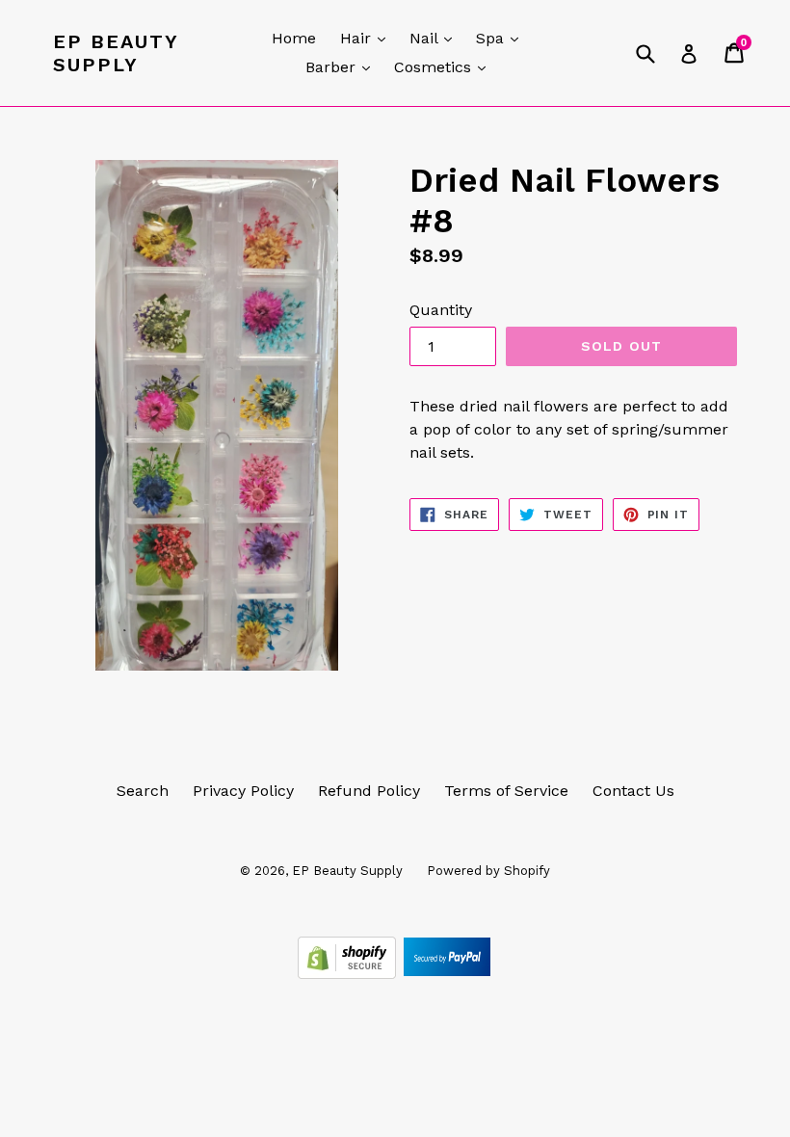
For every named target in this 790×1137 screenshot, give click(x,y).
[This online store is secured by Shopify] (349, 974)
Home (294, 38)
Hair (367, 37)
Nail (435, 37)
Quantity (440, 310)
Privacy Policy (243, 790)
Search (143, 790)
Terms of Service (506, 790)
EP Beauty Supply (115, 53)
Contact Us (633, 790)
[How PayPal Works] (447, 974)
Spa (502, 37)
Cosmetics (444, 66)
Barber (342, 66)
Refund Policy (369, 790)
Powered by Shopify (488, 870)
